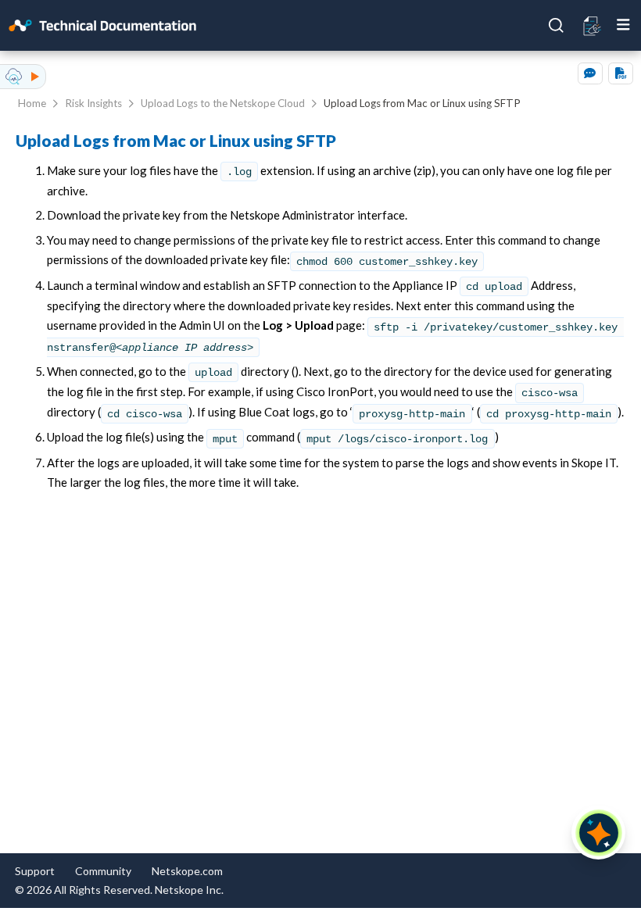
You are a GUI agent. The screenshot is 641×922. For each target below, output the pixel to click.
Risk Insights (93, 103)
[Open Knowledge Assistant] (598, 832)
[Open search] (556, 26)
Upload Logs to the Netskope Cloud (223, 103)
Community (103, 870)
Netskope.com (187, 870)
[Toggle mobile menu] (623, 25)
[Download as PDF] (620, 73)
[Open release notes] (593, 25)
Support (35, 870)
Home (32, 103)
